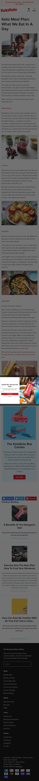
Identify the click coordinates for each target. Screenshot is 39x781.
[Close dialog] (38, 378)
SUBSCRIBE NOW (9, 394)
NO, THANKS (9, 396)
